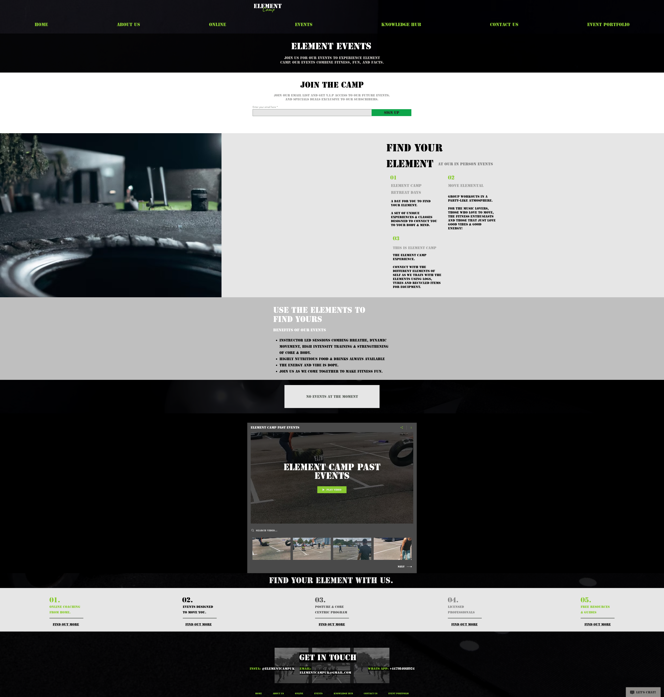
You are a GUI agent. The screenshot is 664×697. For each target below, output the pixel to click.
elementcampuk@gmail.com (325, 673)
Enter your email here (264, 107)
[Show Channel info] (410, 427)
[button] (128, 24)
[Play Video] (271, 548)
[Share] (402, 427)
